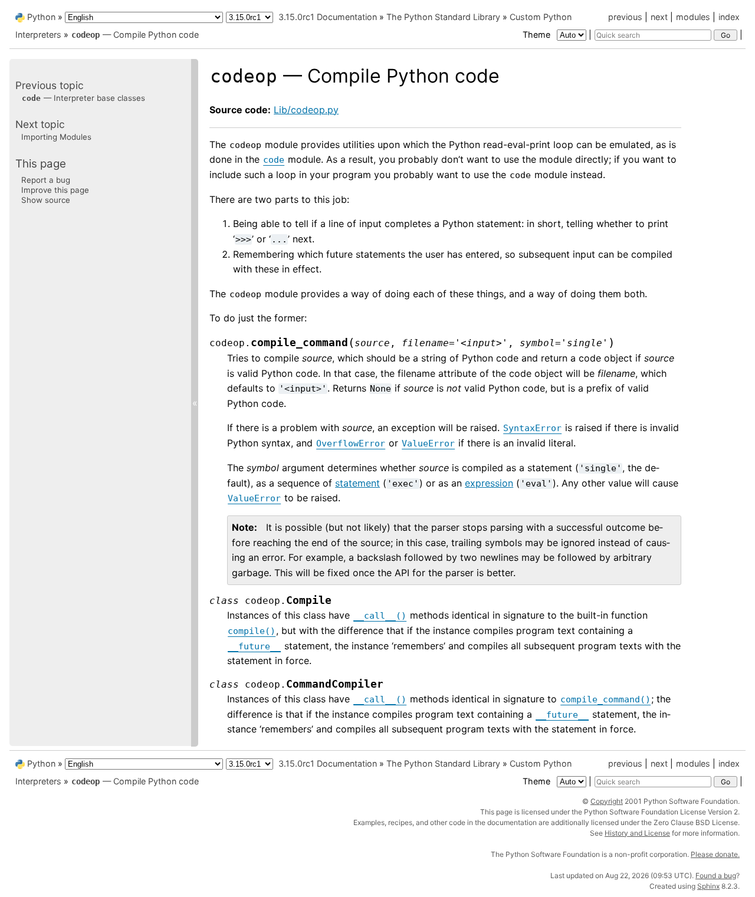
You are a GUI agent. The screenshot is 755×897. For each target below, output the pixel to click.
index (729, 17)
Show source (45, 200)
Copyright (606, 801)
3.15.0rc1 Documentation (327, 17)
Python (41, 17)
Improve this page (55, 190)
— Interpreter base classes (83, 98)
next (659, 17)
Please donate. (715, 854)
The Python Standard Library (443, 17)
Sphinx (708, 886)
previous (625, 17)
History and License (637, 833)
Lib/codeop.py (306, 110)
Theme (538, 34)
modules (693, 17)
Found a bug (715, 875)
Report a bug (45, 179)
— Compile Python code (135, 34)
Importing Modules (56, 137)
